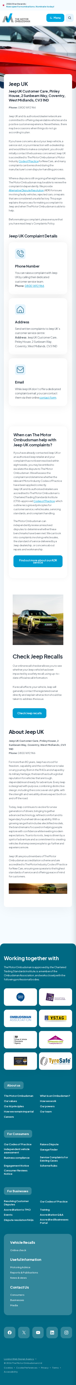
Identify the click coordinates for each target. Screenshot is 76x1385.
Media (14, 1305)
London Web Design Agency (19, 1359)
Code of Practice (29, 161)
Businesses (17, 1300)
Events (8, 1214)
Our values (10, 1101)
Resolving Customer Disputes (16, 1203)
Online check (18, 1250)
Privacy (45, 1367)
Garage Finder (49, 1149)
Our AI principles (14, 1106)
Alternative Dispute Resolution (26, 190)
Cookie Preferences (26, 1367)
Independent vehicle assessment (17, 1151)
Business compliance (17, 1157)
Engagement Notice (16, 1165)
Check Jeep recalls (29, 713)
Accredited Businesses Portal (54, 1221)
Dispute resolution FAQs (19, 1219)
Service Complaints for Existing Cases (54, 1159)
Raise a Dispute (49, 1144)
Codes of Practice (44, 501)
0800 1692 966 (34, 285)
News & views (18, 1277)
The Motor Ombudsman (18, 1095)
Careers (9, 1116)
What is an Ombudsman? (55, 1095)
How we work (48, 1101)
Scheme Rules (48, 1165)
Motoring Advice (20, 1267)
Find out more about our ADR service (38, 561)
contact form (47, 397)
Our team (46, 1111)
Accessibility (11, 1371)
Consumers (17, 1294)
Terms (55, 1367)
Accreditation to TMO (17, 1209)
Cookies (8, 1367)
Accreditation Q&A (51, 1214)
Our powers (47, 1106)
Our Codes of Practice (18, 1144)
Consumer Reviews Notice (15, 1172)
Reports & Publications (24, 1272)
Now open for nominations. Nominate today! (30, 6)
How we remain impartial (19, 1111)
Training (45, 1209)
